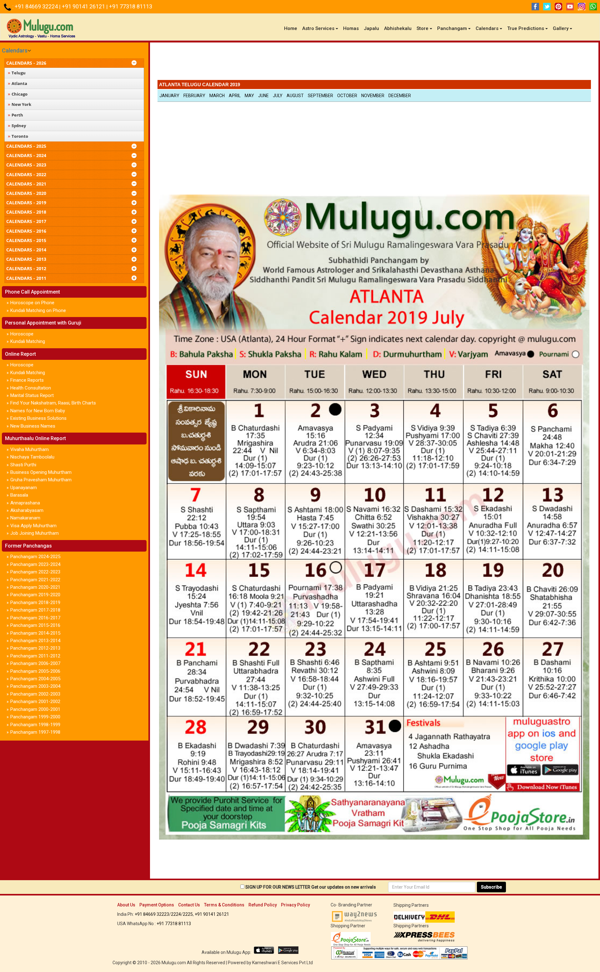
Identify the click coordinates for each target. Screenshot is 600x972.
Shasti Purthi (23, 465)
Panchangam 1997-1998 (35, 732)
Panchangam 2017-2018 (35, 610)
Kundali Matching (27, 341)
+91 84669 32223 (152, 914)
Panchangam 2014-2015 (35, 633)
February (194, 95)
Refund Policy (262, 904)
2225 (188, 914)
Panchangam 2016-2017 (35, 618)
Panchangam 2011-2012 (35, 656)
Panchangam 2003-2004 (35, 686)
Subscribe (491, 887)
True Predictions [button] (525, 28)
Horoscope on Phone (32, 302)
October (347, 95)
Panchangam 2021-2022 (35, 580)
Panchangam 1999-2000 (35, 717)
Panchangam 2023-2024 (35, 564)
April (235, 95)
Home (292, 28)
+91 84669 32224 (37, 6)
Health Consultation (30, 388)
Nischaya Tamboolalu (32, 457)
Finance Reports (27, 380)
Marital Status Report (32, 395)
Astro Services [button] (318, 28)
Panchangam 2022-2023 (35, 572)
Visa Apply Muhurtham (33, 525)
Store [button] (422, 28)
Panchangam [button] (452, 28)
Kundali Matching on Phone (38, 310)
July (277, 95)
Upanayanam (23, 487)
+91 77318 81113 (130, 6)
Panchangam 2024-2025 (35, 556)
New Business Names (32, 426)
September (320, 95)
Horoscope (21, 334)
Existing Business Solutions (38, 418)
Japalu (371, 28)
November (372, 95)
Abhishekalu (398, 28)
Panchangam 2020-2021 (35, 587)
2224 (176, 914)
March (217, 95)
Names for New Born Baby (37, 411)
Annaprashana (25, 503)
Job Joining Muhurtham (34, 533)
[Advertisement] (374, 63)
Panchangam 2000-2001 (35, 709)
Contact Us (189, 904)
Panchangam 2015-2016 (35, 625)
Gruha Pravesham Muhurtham (41, 480)
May (249, 95)
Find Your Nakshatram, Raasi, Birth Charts (53, 403)
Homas (351, 28)
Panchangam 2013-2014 (35, 640)
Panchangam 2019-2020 (35, 595)
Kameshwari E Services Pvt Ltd (282, 962)
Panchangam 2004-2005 (35, 679)
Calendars (15, 50)
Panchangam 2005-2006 (35, 671)
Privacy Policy (295, 904)
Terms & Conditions (224, 904)
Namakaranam (25, 518)
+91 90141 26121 (84, 6)
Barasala (19, 495)
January (169, 95)
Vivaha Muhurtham (29, 449)
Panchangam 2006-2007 (35, 663)
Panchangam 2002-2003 (35, 694)
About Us (126, 904)
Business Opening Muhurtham (41, 472)
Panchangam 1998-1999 (35, 724)
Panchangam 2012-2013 (35, 648)
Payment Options (156, 904)
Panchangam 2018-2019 (35, 602)
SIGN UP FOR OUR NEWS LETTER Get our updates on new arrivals (310, 887)
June (263, 95)
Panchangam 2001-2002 (35, 701)
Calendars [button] (487, 28)
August (295, 95)
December (399, 95)
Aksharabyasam (26, 510)
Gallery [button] (560, 28)
